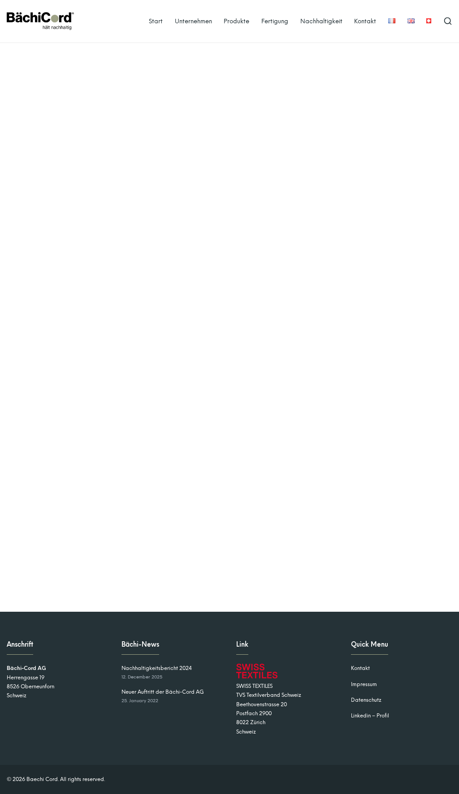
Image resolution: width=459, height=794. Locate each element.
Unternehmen (193, 21)
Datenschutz (366, 700)
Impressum (364, 684)
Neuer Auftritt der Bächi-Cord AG (162, 692)
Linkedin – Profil (370, 715)
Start (156, 21)
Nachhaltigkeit (321, 21)
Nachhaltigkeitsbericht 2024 (156, 668)
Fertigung (274, 21)
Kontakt (365, 21)
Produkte (236, 21)
